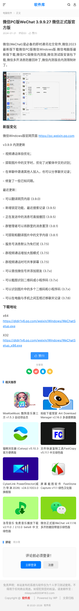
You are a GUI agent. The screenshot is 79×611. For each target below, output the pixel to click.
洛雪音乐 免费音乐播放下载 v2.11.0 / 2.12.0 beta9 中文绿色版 (20, 527)
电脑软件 (7, 13)
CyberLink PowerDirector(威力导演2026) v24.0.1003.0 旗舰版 (20, 487)
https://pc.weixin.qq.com (56, 136)
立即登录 (31, 564)
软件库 (39, 5)
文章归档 (68, 598)
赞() (33, 33)
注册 (50, 564)
